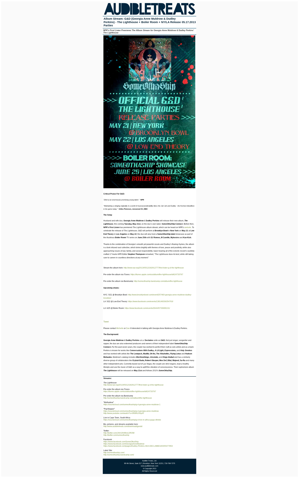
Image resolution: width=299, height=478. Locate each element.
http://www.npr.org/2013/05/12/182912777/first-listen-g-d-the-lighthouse (154, 268)
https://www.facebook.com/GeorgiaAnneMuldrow (123, 444)
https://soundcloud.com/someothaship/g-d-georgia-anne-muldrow (131, 411)
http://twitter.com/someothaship (116, 435)
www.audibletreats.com (149, 466)
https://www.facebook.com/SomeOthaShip (121, 442)
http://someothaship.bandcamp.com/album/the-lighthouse (158, 281)
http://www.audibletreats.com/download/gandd (122, 426)
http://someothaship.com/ (113, 452)
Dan (128, 328)
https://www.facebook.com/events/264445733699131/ (147, 308)
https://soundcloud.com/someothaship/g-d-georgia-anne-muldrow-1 (131, 404)
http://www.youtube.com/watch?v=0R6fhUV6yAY (123, 413)
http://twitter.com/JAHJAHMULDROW (118, 433)
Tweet (106, 321)
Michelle (119, 328)
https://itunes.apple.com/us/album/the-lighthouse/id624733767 (157, 274)
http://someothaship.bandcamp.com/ (118, 455)
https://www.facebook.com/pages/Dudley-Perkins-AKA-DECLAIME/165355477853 (138, 446)
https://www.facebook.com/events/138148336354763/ (150, 301)
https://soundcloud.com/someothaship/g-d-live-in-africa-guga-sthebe (132, 420)
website (188, 227)
